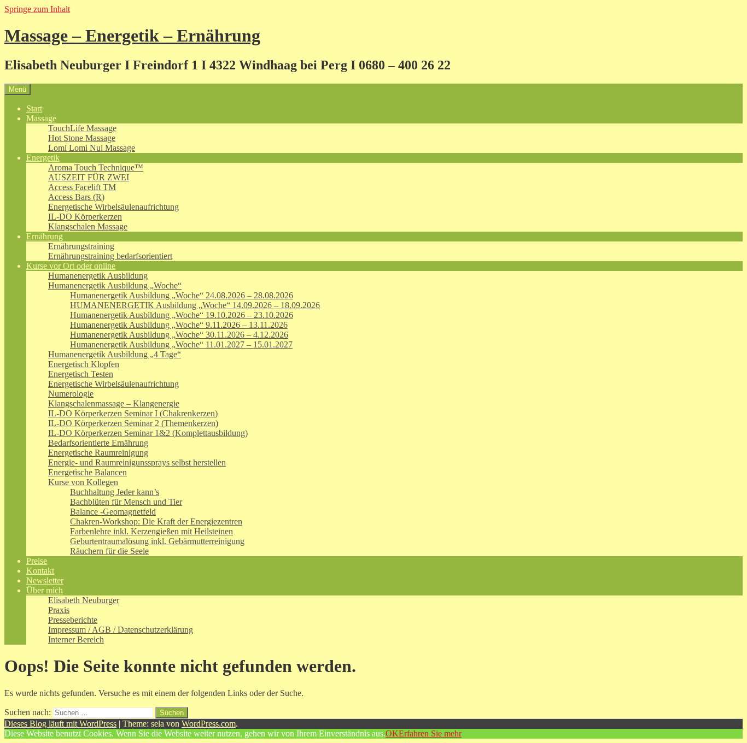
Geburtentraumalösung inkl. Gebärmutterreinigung (157, 541)
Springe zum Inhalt (37, 9)
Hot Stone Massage (81, 138)
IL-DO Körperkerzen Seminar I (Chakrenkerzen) (133, 413)
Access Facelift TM (82, 187)
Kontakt (40, 570)
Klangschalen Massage (87, 226)
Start (34, 108)
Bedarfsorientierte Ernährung (98, 442)
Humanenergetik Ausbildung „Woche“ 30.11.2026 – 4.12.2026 (179, 334)
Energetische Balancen (87, 472)
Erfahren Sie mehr (430, 733)
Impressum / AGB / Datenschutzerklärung (120, 629)
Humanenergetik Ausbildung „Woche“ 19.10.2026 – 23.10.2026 (181, 315)
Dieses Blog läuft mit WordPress (60, 723)
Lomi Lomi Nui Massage (91, 147)
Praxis (58, 610)
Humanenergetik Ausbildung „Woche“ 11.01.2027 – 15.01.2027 (181, 344)
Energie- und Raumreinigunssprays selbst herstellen (137, 462)
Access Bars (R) (76, 197)
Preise (36, 560)
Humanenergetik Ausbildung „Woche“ (115, 285)
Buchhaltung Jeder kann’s (114, 492)
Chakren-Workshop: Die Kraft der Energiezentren (156, 521)
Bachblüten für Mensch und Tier (126, 501)
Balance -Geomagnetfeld (113, 511)
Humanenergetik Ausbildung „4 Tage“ (114, 354)
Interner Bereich (76, 639)
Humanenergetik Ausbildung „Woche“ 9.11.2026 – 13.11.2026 (179, 324)
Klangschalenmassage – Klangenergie (113, 403)
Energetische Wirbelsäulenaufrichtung (113, 206)
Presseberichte (72, 619)
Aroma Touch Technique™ (95, 167)
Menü (17, 89)
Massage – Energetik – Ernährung (132, 35)
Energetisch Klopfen (83, 364)
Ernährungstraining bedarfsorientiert (110, 256)
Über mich (44, 590)
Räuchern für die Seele (109, 551)
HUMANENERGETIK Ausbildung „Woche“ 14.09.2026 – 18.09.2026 (195, 305)
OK (392, 733)
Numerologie (71, 393)
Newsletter (44, 580)
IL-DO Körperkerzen (85, 216)
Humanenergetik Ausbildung (98, 275)
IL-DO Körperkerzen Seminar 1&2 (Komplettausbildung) (148, 433)
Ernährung (44, 236)
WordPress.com (209, 723)
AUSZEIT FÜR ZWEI (88, 177)
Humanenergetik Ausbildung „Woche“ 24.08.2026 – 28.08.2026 (181, 295)
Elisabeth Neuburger (83, 600)
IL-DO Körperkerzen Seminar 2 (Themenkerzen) (133, 423)
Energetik (43, 157)
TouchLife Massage (82, 128)
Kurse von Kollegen (83, 482)
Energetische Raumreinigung (98, 452)
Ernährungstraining (81, 246)
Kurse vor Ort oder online (70, 265)
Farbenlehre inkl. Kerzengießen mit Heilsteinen (151, 531)
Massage (41, 118)
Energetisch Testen (80, 374)
